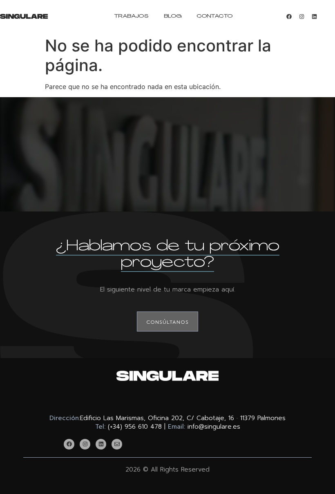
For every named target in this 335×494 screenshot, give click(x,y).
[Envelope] (117, 444)
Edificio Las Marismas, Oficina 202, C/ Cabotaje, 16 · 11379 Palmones (183, 418)
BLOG (173, 16)
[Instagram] (301, 16)
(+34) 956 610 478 (135, 426)
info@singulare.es (214, 426)
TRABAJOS (131, 16)
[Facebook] (289, 16)
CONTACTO (215, 16)
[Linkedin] (314, 16)
